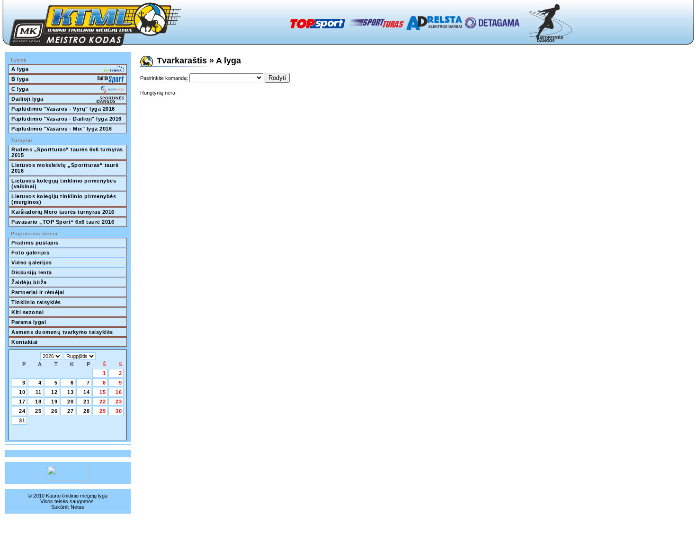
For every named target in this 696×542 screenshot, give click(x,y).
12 (54, 392)
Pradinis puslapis (35, 242)
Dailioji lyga (27, 99)
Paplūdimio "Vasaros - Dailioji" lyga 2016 (66, 119)
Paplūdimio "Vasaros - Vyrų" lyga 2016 (63, 109)
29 (102, 411)
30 (119, 411)
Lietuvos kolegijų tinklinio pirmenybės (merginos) (64, 199)
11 (39, 392)
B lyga (19, 79)
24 (22, 411)
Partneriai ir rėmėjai (37, 292)
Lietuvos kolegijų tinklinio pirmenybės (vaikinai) (64, 183)
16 (119, 392)
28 (86, 411)
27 (70, 411)
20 (70, 401)
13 (70, 392)
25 (38, 411)
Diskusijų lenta (31, 272)
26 (54, 411)
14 (86, 392)
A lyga (19, 69)
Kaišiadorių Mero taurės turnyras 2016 (63, 212)
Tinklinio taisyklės (36, 302)
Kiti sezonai (27, 312)
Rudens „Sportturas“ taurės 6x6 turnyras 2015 (68, 152)
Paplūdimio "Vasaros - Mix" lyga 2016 (61, 128)
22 (102, 401)
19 (54, 401)
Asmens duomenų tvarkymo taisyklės (62, 332)
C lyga (19, 89)
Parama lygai (28, 322)
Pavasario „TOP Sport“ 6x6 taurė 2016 (62, 222)
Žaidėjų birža (29, 282)
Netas (77, 507)
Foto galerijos (30, 252)
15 (102, 392)
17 (22, 401)
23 (119, 401)
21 (86, 401)
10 (22, 392)
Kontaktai (24, 342)
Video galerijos (31, 262)
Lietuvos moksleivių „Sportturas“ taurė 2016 (65, 168)
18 (38, 401)
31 (22, 420)
